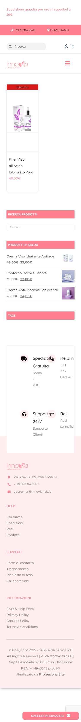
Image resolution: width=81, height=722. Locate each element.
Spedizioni (14, 523)
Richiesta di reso (19, 575)
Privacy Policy (17, 615)
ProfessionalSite (52, 674)
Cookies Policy (17, 621)
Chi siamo (14, 517)
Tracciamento (17, 569)
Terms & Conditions (22, 627)
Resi (9, 529)
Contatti (13, 535)
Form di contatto (20, 563)
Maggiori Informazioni (48, 716)
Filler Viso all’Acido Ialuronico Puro (21, 165)
